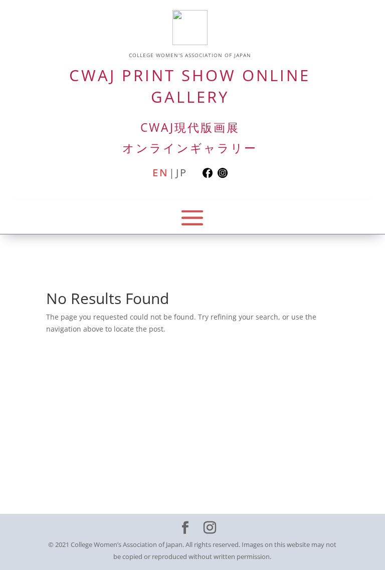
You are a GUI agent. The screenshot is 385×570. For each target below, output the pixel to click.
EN (160, 172)
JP (181, 172)
